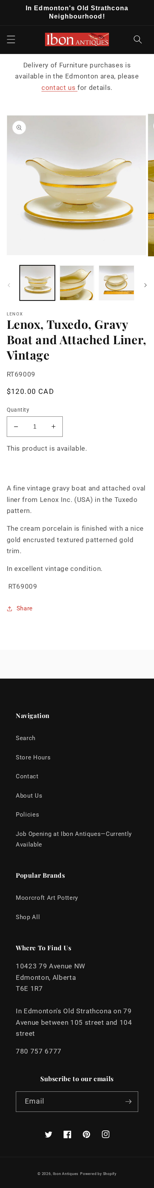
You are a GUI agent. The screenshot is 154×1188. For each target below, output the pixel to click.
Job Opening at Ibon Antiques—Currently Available (74, 839)
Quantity (18, 410)
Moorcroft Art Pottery (47, 897)
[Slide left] (8, 285)
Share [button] (25, 608)
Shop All (28, 917)
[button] (10, 39)
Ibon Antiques (66, 1174)
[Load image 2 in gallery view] (76, 282)
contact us (59, 87)
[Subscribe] (128, 1101)
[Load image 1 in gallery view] (37, 282)
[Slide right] (145, 285)
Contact (27, 776)
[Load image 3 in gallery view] (116, 282)
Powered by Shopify (98, 1174)
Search (26, 738)
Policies (27, 814)
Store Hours (33, 757)
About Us (29, 795)
